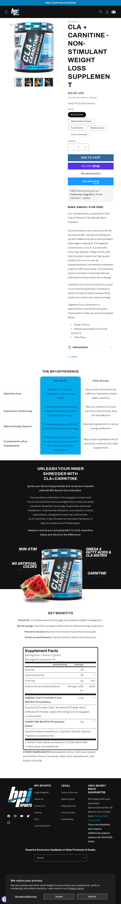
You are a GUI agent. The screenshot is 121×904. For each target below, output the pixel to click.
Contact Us (39, 806)
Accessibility (67, 819)
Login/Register (41, 792)
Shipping (72, 98)
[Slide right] (57, 82)
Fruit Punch (77, 128)
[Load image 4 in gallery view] (39, 82)
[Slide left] (10, 82)
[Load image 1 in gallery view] (19, 82)
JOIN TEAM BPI (42, 826)
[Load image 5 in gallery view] (49, 82)
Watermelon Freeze (81, 121)
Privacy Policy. (76, 888)
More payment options (91, 173)
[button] (6, 12)
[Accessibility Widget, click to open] (4, 899)
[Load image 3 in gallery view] (29, 82)
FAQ (36, 819)
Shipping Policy (68, 806)
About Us (39, 799)
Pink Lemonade (80, 135)
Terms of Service (69, 792)
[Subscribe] (83, 857)
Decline (92, 896)
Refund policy (68, 799)
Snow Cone (77, 114)
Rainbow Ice (97, 128)
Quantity (72, 141)
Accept (59, 896)
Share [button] (74, 357)
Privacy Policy (68, 812)
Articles (38, 812)
